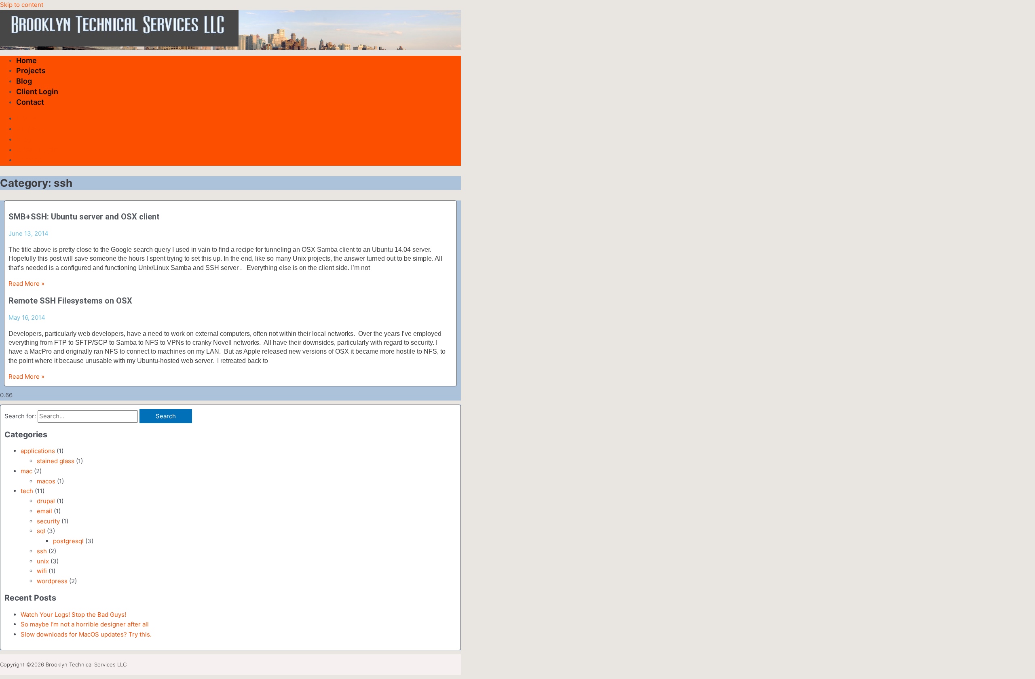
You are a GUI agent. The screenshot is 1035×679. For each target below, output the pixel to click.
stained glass (55, 461)
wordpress (52, 581)
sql (41, 531)
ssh (42, 551)
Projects (31, 70)
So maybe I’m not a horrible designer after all (85, 624)
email (44, 511)
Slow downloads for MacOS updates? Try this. (86, 634)
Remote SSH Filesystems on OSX (70, 301)
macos (46, 481)
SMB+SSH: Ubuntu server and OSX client (84, 216)
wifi (42, 571)
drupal (46, 501)
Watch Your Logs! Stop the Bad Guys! (73, 614)
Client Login (37, 91)
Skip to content (21, 4)
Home (26, 60)
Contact (30, 102)
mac (26, 471)
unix (43, 561)
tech (27, 491)
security (48, 521)
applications (38, 451)
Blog (24, 81)
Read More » (26, 283)
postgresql (68, 541)
